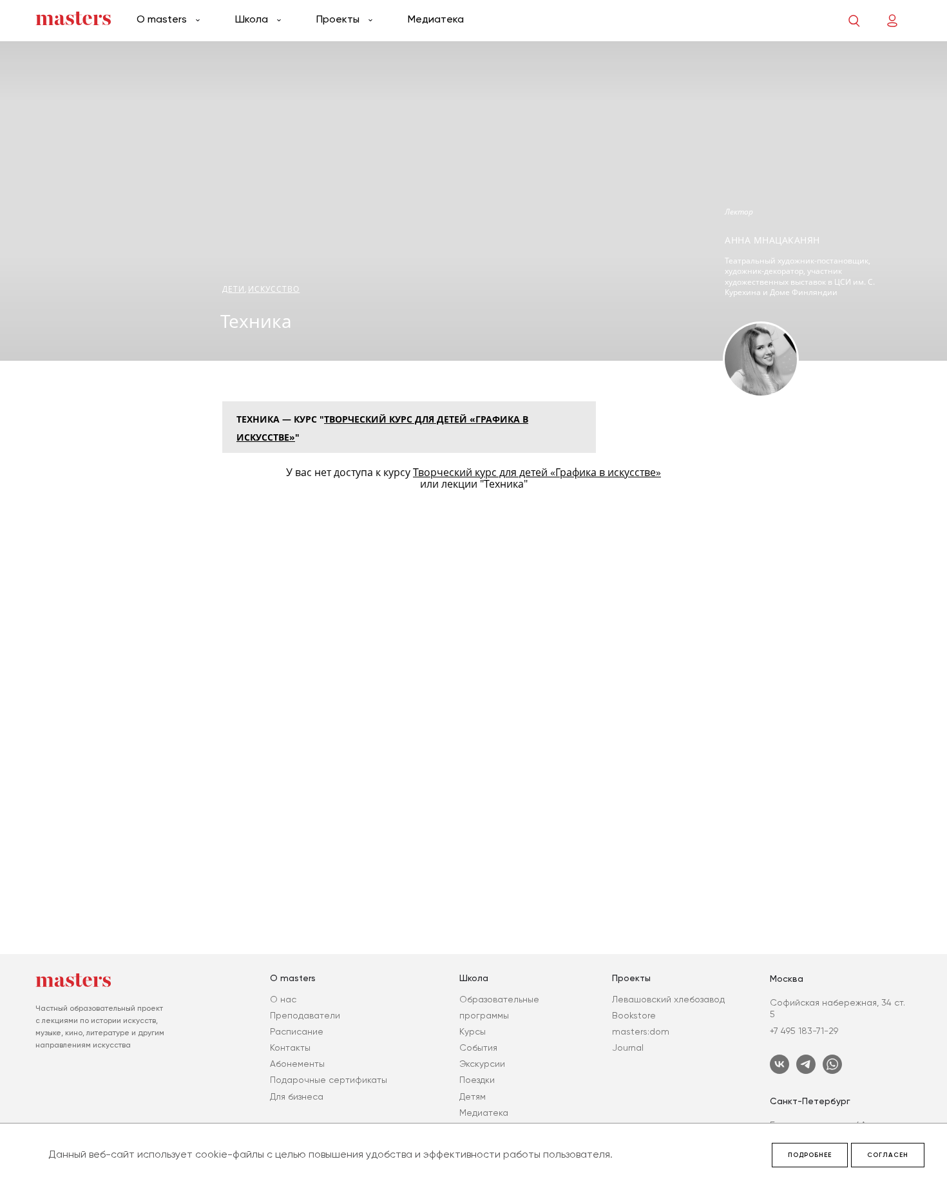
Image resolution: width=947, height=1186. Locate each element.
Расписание (296, 1031)
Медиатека (436, 19)
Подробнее (810, 1155)
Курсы (472, 1031)
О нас (283, 999)
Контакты (290, 1047)
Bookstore (634, 1015)
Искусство (274, 288)
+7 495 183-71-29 (804, 1031)
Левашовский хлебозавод (668, 999)
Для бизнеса (296, 1096)
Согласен (887, 1155)
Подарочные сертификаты (328, 1080)
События (478, 1047)
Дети (233, 288)
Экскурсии (482, 1063)
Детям (472, 1096)
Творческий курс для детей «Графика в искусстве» (537, 472)
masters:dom (640, 1031)
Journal (628, 1047)
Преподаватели (305, 1015)
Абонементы (297, 1063)
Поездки (477, 1080)
